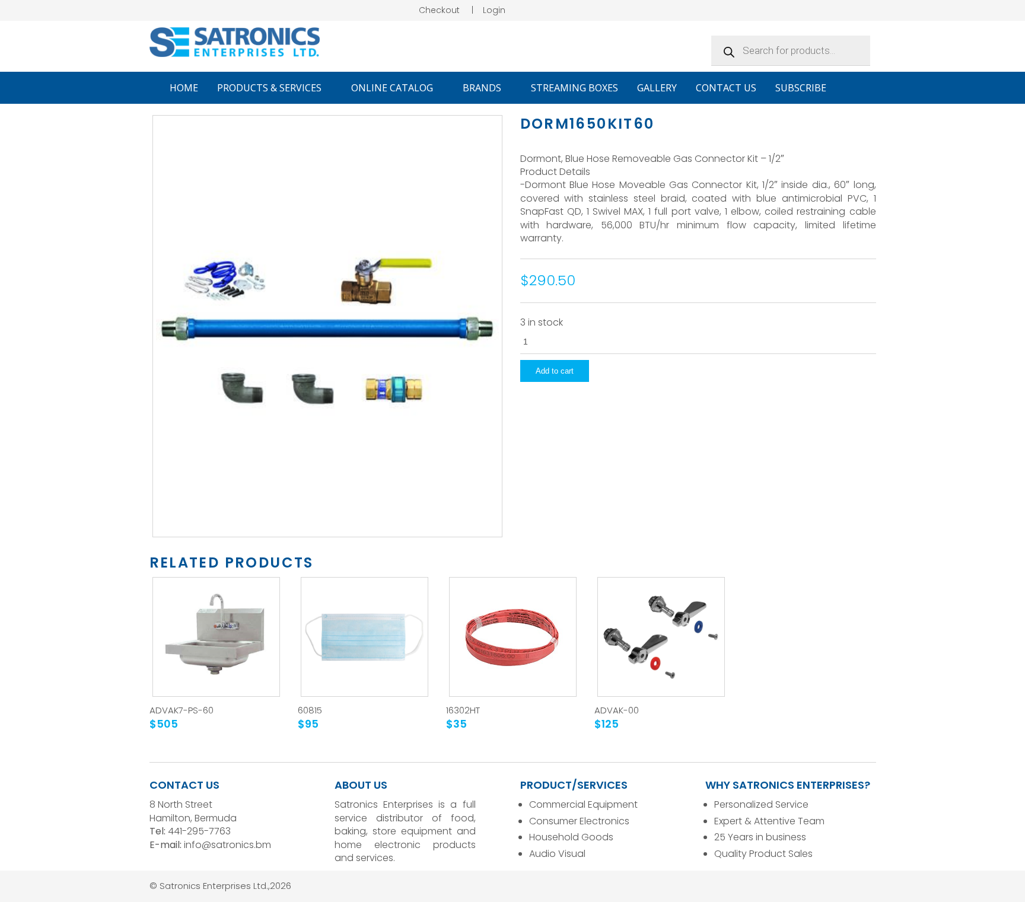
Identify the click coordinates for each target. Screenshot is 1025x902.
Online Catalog (393, 87)
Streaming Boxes (574, 87)
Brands (483, 87)
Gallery (657, 87)
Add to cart (555, 370)
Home (184, 87)
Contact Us (726, 87)
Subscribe (800, 87)
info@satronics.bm (227, 845)
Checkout (439, 10)
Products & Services (270, 87)
